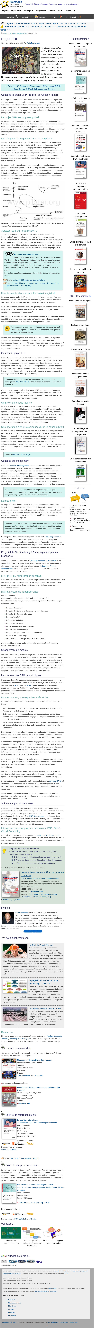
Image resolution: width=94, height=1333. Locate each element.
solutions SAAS (55, 781)
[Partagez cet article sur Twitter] (13, 1262)
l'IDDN (66, 1273)
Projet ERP (33, 33)
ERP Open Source (36, 816)
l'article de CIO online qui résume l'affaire (29, 280)
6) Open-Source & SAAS (22, 89)
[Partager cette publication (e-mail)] (4, 1262)
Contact (11, 1309)
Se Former (70, 11)
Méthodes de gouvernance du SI (11, 1242)
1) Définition (11, 86)
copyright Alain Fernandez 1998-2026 (62, 1322)
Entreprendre (55, 11)
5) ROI (57, 86)
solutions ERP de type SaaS (47, 835)
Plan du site (12, 1306)
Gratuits (41, 17)
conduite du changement (19, 466)
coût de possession (53, 537)
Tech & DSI (7, 33)
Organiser (16, 11)
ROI (16, 685)
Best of (25, 17)
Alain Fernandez (33, 43)
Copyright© (12, 1315)
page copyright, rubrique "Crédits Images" (46, 1291)
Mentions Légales (9, 1322)
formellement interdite (61, 1271)
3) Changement (34, 86)
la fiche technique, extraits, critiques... (25, 1158)
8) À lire (51, 89)
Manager (28, 11)
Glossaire (11, 1300)
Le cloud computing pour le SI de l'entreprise (53, 1242)
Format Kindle (37, 1076)
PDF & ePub (6, 1150)
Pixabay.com (52, 1288)
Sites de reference (14, 1303)
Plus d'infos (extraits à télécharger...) (36, 897)
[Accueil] (2, 33)
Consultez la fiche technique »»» (34, 1202)
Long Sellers (54, 17)
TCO (29, 685)
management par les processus (43, 561)
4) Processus (48, 86)
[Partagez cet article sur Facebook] (21, 1262)
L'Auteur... (11, 1312)
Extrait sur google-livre (11, 899)
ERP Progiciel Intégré (20, 33)
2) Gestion (21, 86)
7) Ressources (40, 89)
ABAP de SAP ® (22, 382)
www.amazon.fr (24, 1076)
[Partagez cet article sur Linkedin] (30, 1262)
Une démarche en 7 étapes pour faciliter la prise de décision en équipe (40, 1187)
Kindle (14, 1150)
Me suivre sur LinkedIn (32, 931)
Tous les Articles (72, 17)
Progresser (41, 11)
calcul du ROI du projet (21, 455)
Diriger (4, 11)
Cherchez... (11, 17)
